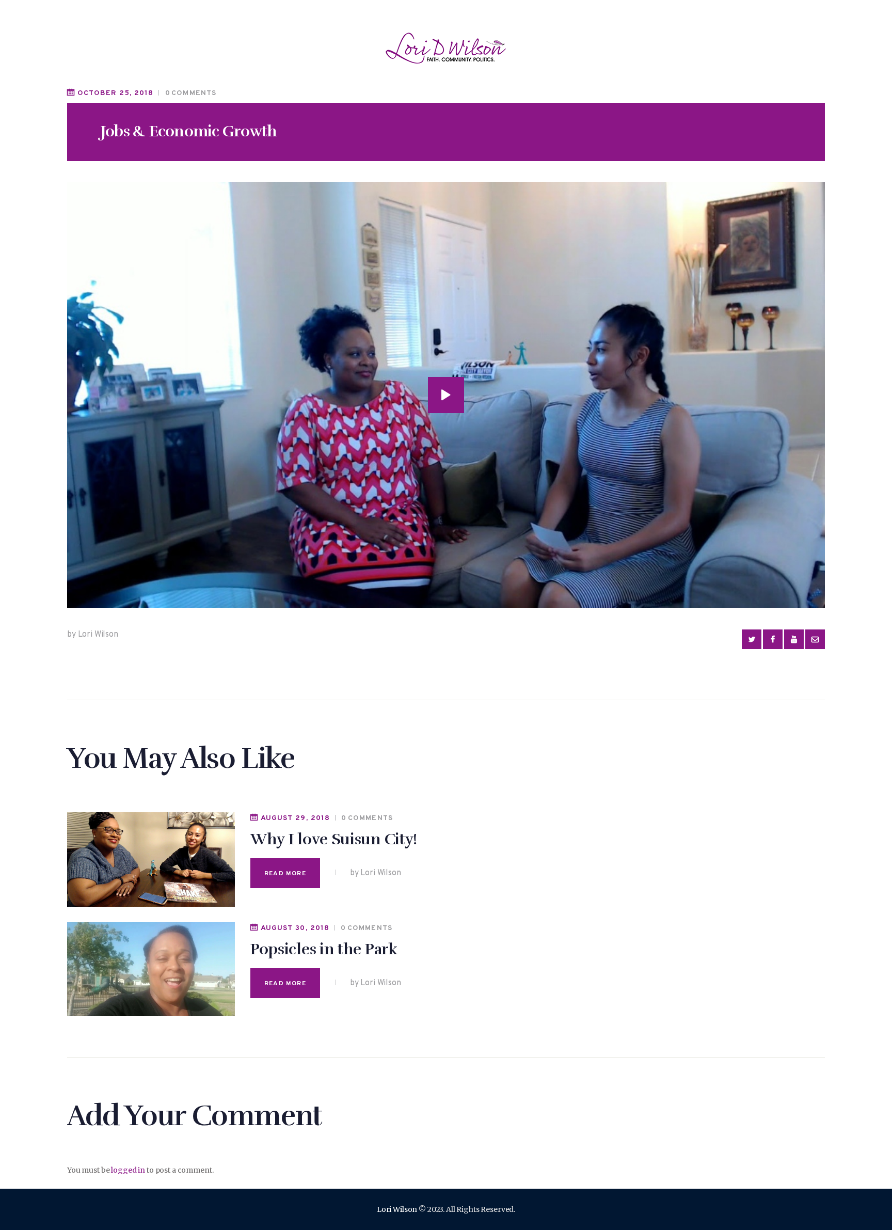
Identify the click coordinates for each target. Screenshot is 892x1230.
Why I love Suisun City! (333, 839)
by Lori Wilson (92, 634)
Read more (285, 874)
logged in (128, 1170)
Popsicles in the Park (323, 949)
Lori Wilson (397, 1209)
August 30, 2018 (295, 928)
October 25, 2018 (115, 93)
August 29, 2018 (295, 818)
